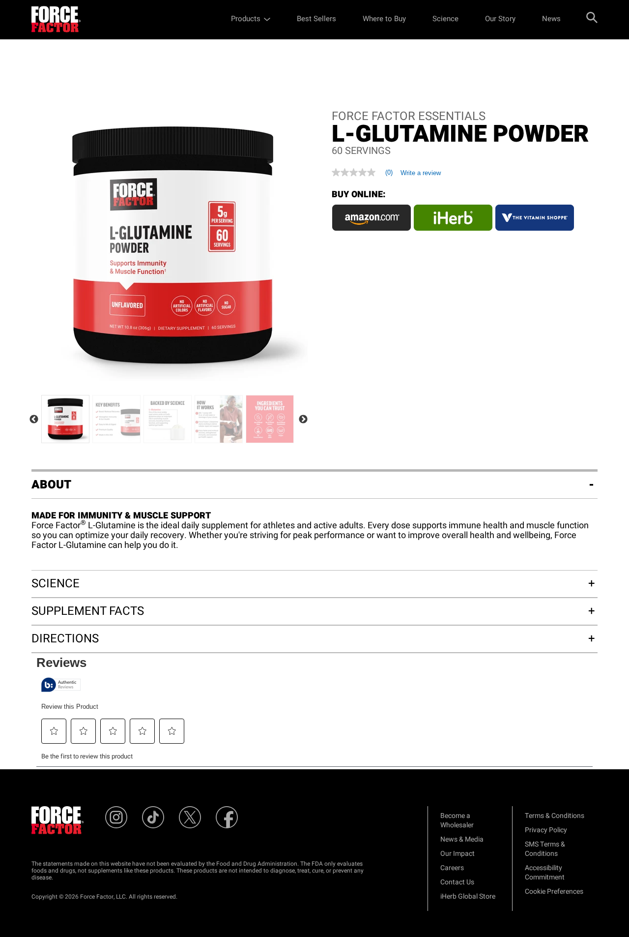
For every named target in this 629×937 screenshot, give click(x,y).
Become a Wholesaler (457, 820)
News (551, 18)
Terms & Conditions (554, 816)
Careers (452, 868)
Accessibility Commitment (545, 872)
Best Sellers (316, 18)
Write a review (420, 173)
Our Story (500, 18)
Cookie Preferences (554, 891)
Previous (34, 419)
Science (445, 18)
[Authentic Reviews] (61, 684)
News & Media (462, 839)
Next (303, 419)
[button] (54, 731)
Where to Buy (384, 18)
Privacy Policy (546, 830)
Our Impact (457, 853)
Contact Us (457, 882)
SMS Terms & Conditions (545, 849)
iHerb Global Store (467, 896)
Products (245, 18)
